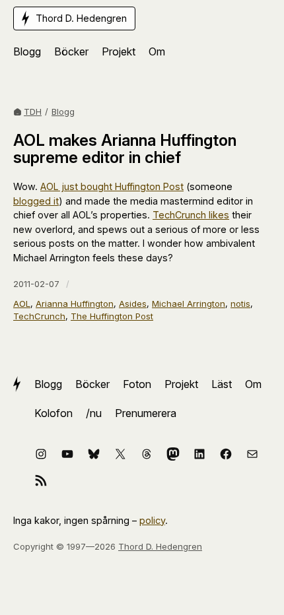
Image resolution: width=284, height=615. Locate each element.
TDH (33, 111)
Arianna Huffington (75, 303)
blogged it (36, 201)
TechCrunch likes (191, 214)
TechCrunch (39, 316)
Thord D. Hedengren (160, 546)
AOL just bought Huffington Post (112, 186)
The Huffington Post (112, 316)
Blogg (63, 111)
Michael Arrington (188, 303)
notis (240, 303)
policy (152, 520)
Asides (133, 303)
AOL (21, 303)
